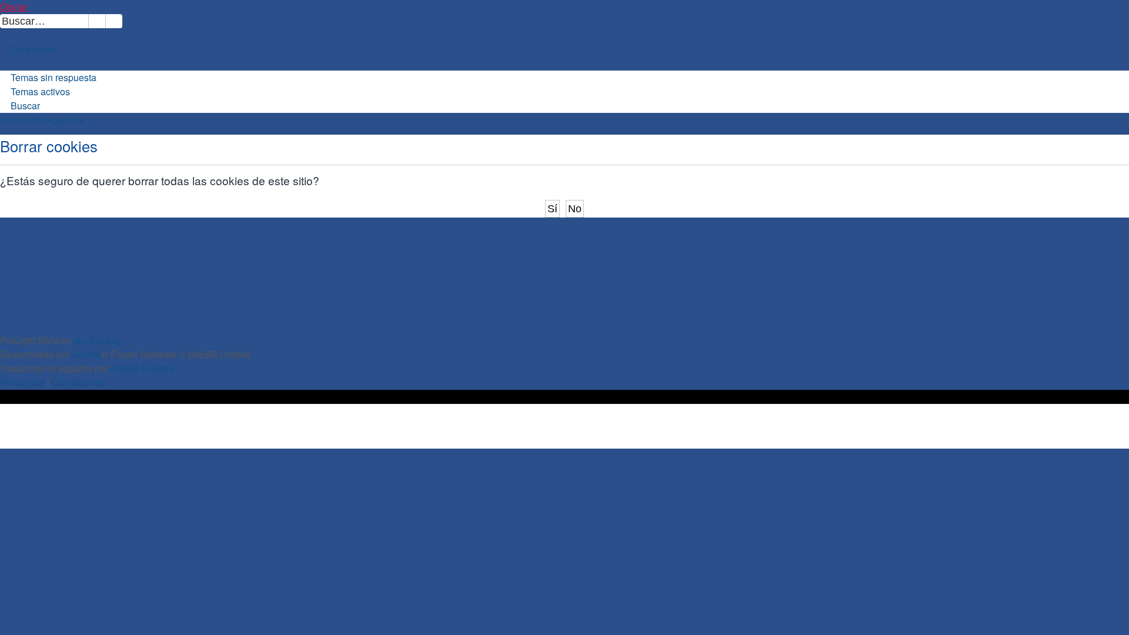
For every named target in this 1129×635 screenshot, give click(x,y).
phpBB (86, 354)
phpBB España (142, 368)
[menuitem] (127, 21)
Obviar (14, 7)
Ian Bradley (97, 340)
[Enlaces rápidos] (5, 63)
